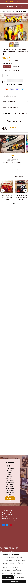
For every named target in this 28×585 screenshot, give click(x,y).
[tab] (10, 169)
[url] (11, 519)
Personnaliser (20, 577)
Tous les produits (9, 11)
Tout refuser (7, 577)
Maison (2, 11)
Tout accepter (14, 581)
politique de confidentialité (16, 573)
